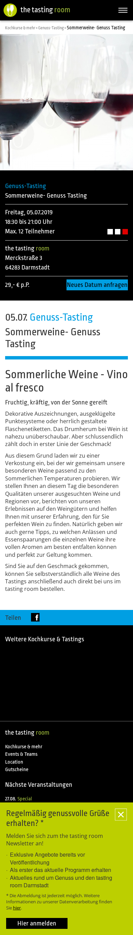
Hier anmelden (36, 923)
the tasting (45, 9)
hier (17, 908)
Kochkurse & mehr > (21, 28)
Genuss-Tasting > (52, 28)
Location (14, 762)
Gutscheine (16, 769)
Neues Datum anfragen (97, 285)
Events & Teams (21, 754)
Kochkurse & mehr (23, 747)
